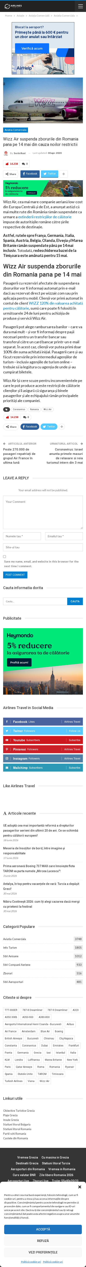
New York (72, 1059)
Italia (73, 1052)
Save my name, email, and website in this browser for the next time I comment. (41, 564)
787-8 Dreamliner (32, 1010)
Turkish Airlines (14, 1081)
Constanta (11, 1045)
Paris (8, 1066)
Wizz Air (48, 409)
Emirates (58, 1045)
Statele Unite (25, 1074)
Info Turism (10, 947)
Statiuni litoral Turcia (56, 1163)
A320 (76, 1010)
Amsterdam (28, 1031)
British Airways (13, 1038)
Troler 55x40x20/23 (65, 1181)
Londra (19, 1059)
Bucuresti (33, 1038)
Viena (31, 1081)
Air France (10, 1031)
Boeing (59, 1031)
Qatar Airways (24, 1066)
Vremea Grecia (27, 1157)
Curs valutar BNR (24, 1175)
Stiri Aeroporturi (13, 982)
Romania (34, 409)
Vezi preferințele (43, 1252)
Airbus (70, 1024)
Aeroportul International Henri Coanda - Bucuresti (33, 1024)
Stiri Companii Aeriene (16, 964)
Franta (8, 1052)
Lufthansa (34, 1059)
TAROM (42, 1074)
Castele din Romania (15, 1138)
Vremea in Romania (61, 1169)
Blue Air (45, 1031)
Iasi (49, 1052)
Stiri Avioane (10, 956)
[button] (80, 1187)
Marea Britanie (53, 1059)
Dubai (44, 1045)
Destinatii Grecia (27, 1163)
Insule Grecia (11, 1120)
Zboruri (7, 973)
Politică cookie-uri (31, 1261)
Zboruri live (40, 1181)
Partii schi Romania (14, 1133)
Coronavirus (19, 409)
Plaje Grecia (10, 1115)
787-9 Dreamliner (57, 1010)
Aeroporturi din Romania (28, 1169)
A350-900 (27, 1017)
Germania (23, 1052)
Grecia (37, 1052)
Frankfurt (74, 1045)
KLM (7, 1059)
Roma (40, 1066)
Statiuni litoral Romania (17, 1129)
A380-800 (44, 1017)
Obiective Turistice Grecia (19, 1110)
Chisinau (49, 1038)
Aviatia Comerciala (16, 130)
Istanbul (60, 1052)
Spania (9, 1074)
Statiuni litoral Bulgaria (16, 1124)
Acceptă (43, 1229)
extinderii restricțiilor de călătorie (45, 216)
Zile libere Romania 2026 (56, 1175)
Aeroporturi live (18, 1181)
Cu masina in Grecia (55, 1157)
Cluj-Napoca (66, 1038)
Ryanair (69, 1066)
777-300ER (11, 1010)
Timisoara (57, 1074)
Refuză (43, 1241)
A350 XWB (11, 1017)
